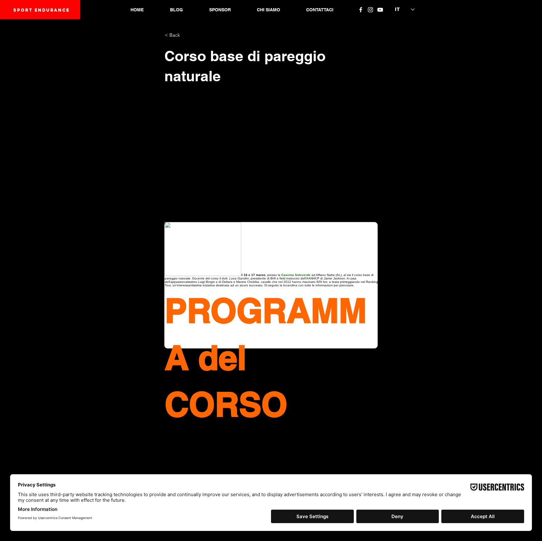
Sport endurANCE (41, 10)
